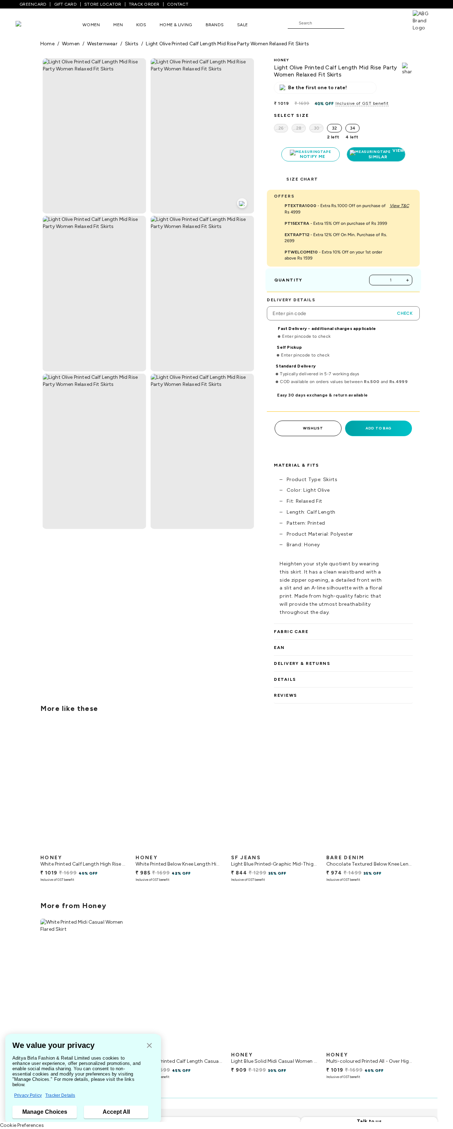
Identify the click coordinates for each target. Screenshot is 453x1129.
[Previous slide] (40, 789)
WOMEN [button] (91, 24)
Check (405, 313)
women (71, 44)
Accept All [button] (116, 1112)
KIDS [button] (141, 24)
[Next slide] (413, 789)
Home (47, 44)
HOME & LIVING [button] (176, 24)
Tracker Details (60, 1095)
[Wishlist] (353, 23)
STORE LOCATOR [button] (102, 4)
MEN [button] (118, 24)
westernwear (102, 44)
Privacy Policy (28, 1095)
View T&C (399, 205)
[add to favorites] (115, 848)
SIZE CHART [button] (302, 179)
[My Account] (373, 22)
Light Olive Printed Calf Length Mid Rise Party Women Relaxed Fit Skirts (227, 44)
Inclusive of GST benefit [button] (362, 103)
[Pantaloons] (29, 24)
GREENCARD (32, 4)
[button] (149, 1046)
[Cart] (392, 23)
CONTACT (177, 4)
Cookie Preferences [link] (22, 1125)
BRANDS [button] (215, 24)
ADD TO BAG (378, 428)
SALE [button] (242, 24)
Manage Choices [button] (44, 1112)
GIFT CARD (65, 4)
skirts (131, 44)
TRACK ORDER (144, 4)
